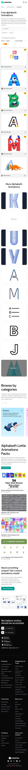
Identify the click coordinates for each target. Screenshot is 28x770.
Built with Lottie (5, 709)
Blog (16, 707)
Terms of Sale (18, 745)
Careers (3, 745)
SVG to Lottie (18, 682)
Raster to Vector (19, 680)
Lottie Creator (5, 666)
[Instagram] (11, 761)
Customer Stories (5, 707)
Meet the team (5, 743)
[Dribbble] (20, 761)
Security (17, 740)
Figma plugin (4, 669)
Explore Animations (6, 687)
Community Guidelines (21, 750)
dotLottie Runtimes (20, 725)
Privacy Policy (18, 738)
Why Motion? (4, 711)
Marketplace (4, 682)
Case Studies (4, 702)
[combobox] (9, 41)
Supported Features (20, 723)
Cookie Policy (18, 747)
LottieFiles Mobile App (7, 678)
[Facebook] (8, 761)
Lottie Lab (18, 716)
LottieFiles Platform (6, 664)
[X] (14, 761)
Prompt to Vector (20, 677)
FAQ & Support (19, 714)
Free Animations (5, 680)
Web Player (18, 675)
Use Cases (4, 704)
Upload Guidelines (20, 752)
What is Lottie (19, 709)
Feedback (3, 738)
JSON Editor (18, 689)
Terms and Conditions (21, 742)
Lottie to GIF (18, 684)
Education (18, 704)
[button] (14, 28)
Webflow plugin (19, 666)
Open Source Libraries (21, 694)
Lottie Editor (4, 675)
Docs (16, 702)
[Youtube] (17, 761)
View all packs (6, 467)
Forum (16, 711)
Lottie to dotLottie (20, 687)
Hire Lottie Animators (6, 685)
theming (11, 32)
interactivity (4, 32)
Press (2, 740)
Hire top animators (8, 588)
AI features (18, 728)
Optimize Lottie (19, 692)
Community (18, 718)
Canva (16, 668)
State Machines (19, 721)
